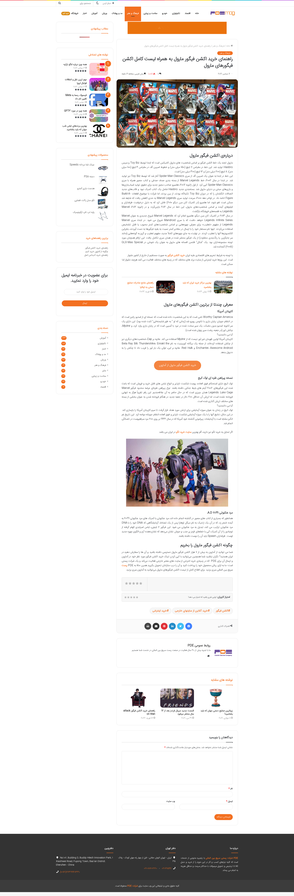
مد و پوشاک (117, 13)
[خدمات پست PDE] (177, 28)
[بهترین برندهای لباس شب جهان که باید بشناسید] (98, 130)
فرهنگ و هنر (133, 13)
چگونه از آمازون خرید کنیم (96, 251)
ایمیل (229, 801)
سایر (104, 371)
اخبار (85, 13)
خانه (197, 13)
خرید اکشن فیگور (176, 255)
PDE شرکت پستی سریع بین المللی (222, 858)
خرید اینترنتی (159, 611)
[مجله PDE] (222, 13)
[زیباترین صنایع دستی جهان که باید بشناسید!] (216, 698)
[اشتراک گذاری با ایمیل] (156, 626)
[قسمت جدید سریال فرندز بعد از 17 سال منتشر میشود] (177, 698)
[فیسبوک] (188, 626)
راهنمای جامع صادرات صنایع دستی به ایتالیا (140, 285)
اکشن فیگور (222, 611)
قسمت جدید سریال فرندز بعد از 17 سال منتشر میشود (177, 712)
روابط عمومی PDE (199, 645)
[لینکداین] (172, 626)
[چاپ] (147, 626)
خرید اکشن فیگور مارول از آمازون (177, 365)
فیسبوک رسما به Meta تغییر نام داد (76, 97)
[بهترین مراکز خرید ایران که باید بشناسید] (223, 287)
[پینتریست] (164, 626)
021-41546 (166, 868)
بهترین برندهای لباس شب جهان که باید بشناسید (74, 128)
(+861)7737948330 (69, 872)
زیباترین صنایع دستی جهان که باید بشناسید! (217, 712)
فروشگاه (70, 13)
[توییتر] (180, 626)
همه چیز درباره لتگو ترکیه (75, 65)
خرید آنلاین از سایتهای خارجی (191, 611)
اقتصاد (187, 13)
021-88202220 (150, 868)
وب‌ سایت (170, 801)
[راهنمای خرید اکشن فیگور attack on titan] (138, 698)
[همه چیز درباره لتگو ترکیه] (98, 69)
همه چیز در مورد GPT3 (75, 111)
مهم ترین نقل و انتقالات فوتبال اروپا (76, 81)
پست (124, 565)
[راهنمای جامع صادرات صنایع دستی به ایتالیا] (165, 287)
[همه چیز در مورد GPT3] (98, 115)
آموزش (94, 13)
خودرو (164, 13)
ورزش (104, 13)
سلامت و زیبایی (150, 13)
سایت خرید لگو (183, 432)
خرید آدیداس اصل (92, 255)
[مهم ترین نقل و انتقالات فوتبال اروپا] (98, 84)
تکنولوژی (176, 13)
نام (230, 788)
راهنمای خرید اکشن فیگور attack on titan (139, 712)
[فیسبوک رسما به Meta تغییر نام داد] (98, 100)
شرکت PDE (132, 886)
